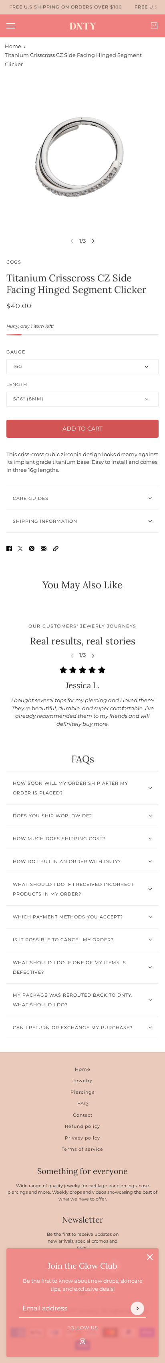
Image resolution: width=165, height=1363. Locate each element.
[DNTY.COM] (82, 26)
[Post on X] (20, 548)
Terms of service (82, 1149)
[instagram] (82, 1341)
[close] (150, 1257)
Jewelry (82, 1080)
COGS (13, 262)
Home (13, 46)
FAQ (82, 1103)
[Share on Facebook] (9, 548)
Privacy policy (82, 1138)
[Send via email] (43, 548)
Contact (83, 1115)
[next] (93, 241)
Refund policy (82, 1126)
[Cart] (154, 25)
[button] (55, 548)
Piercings (82, 1092)
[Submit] (137, 1308)
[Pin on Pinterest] (31, 548)
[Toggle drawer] (10, 25)
